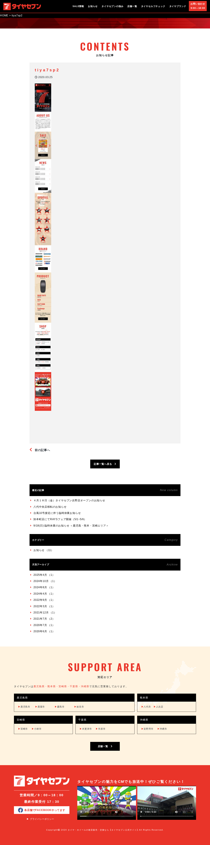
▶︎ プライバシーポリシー (40, 819)
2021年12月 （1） (45, 612)
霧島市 (59, 706)
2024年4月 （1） (44, 593)
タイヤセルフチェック (153, 6)
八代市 (146, 706)
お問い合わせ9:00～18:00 (197, 5)
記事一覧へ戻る (104, 464)
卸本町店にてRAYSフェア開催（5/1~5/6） (60, 519)
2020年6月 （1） (44, 631)
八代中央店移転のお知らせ (50, 506)
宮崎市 (23, 728)
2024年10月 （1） (45, 581)
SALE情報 (78, 6)
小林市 (36, 728)
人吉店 (158, 706)
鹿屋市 (40, 706)
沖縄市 (162, 728)
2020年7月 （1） (44, 625)
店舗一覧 (132, 6)
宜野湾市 (147, 728)
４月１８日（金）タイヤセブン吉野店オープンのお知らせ (69, 500)
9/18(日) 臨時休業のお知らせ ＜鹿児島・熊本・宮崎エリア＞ (71, 525)
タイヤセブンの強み (112, 6)
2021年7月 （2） (44, 618)
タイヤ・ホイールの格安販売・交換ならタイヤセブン (22, 6)
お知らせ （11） (43, 550)
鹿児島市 (24, 706)
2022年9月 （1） (44, 600)
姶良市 (79, 706)
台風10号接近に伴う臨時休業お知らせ (57, 513)
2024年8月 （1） (44, 587)
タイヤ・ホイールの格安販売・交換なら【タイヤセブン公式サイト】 (103, 830)
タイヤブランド (177, 6)
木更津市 (86, 728)
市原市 (100, 728)
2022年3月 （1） (44, 606)
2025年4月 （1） (44, 574)
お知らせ (93, 6)
